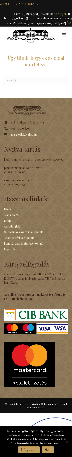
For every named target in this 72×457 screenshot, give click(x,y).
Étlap (7, 221)
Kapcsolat (10, 249)
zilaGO (5, 4)
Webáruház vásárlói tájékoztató (24, 232)
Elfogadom (29, 450)
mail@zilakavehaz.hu (24, 134)
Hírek (7, 209)
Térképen (60, 14)
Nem (47, 450)
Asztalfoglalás (27, 4)
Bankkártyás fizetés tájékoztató (23, 243)
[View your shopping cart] (69, 23)
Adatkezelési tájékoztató (19, 238)
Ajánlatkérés (12, 215)
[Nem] (67, 442)
